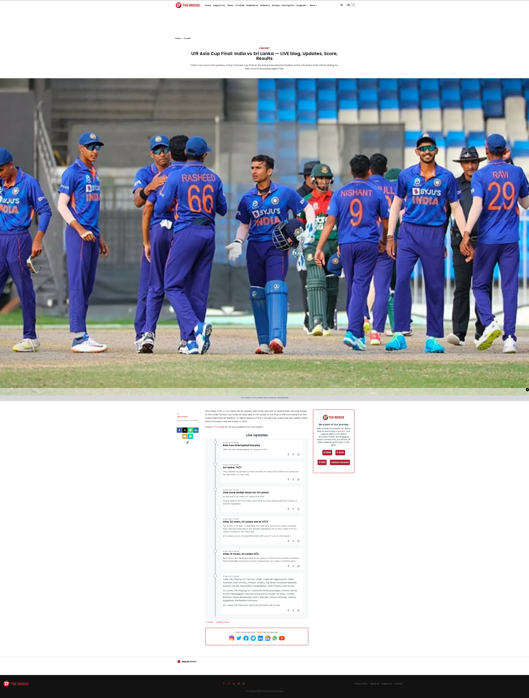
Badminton (252, 5)
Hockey (276, 5)
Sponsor (341, 431)
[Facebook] (288, 454)
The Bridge (218, 427)
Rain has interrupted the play (241, 445)
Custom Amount (340, 462)
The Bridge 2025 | (254, 691)
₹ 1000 (322, 462)
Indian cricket (222, 622)
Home (208, 5)
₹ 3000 (340, 452)
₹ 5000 (327, 452)
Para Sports (288, 5)
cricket (226, 411)
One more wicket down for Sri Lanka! (246, 492)
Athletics (265, 5)
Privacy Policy (361, 683)
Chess (230, 5)
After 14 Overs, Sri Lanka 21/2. (241, 554)
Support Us (219, 5)
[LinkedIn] (196, 430)
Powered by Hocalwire (273, 691)
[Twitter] (185, 430)
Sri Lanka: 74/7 (232, 467)
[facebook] (179, 430)
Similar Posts (188, 661)
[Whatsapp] (190, 430)
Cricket (264, 48)
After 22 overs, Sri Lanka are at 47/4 (245, 521)
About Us (374, 683)
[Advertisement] (264, 26)
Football (239, 5)
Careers (398, 683)
